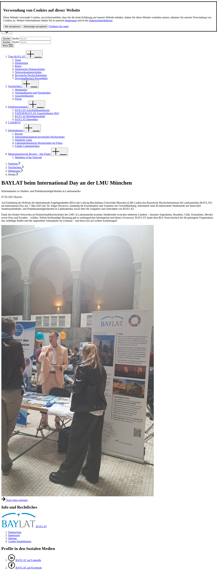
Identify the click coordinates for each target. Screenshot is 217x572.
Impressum (71, 20)
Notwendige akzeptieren (35, 26)
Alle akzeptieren (12, 26)
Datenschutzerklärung (100, 20)
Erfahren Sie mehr (59, 26)
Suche (15, 38)
